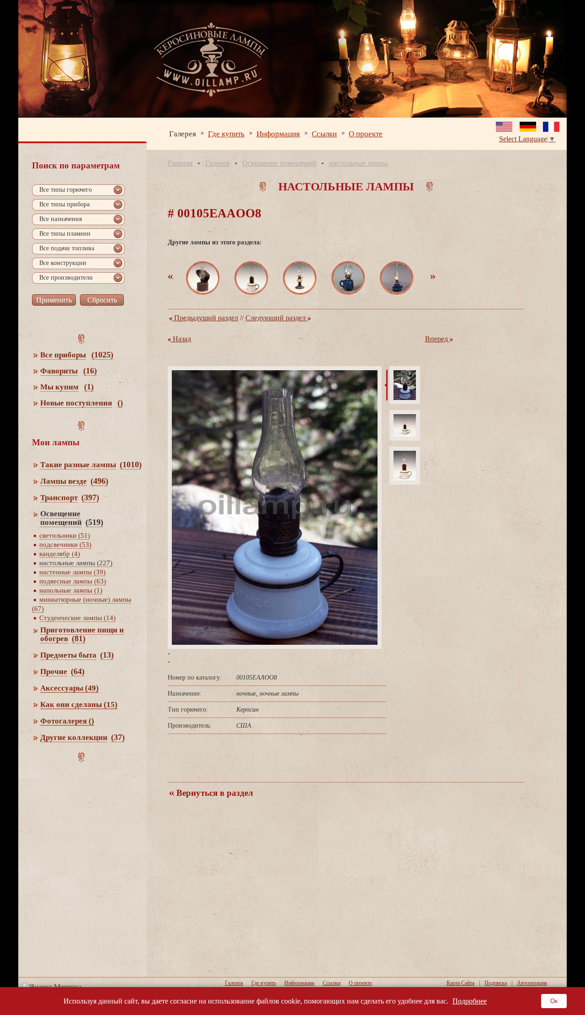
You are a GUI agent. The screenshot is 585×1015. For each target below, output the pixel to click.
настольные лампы (358, 163)
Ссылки (324, 133)
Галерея (182, 133)
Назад (181, 339)
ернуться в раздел (213, 793)
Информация (278, 133)
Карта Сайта (460, 983)
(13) (107, 654)
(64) (78, 671)
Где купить (226, 133)
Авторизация (532, 983)
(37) (118, 737)
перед (437, 339)
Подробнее (469, 1001)
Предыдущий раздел (205, 318)
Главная (180, 163)
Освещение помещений (279, 163)
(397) (90, 497)
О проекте (366, 133)
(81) (78, 638)
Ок (554, 1001)
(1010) (131, 464)
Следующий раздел (276, 318)
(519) (94, 522)
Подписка (495, 983)
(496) (99, 481)
